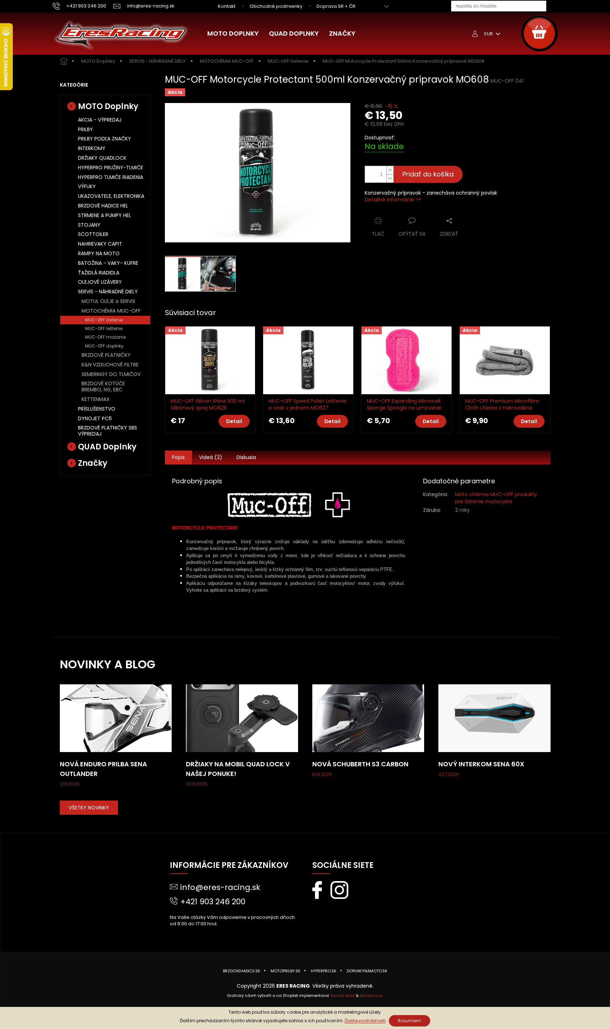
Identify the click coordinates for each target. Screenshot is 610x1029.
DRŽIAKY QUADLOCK (102, 157)
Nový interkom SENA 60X (481, 764)
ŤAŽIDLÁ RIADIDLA (98, 272)
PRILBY (85, 129)
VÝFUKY (87, 186)
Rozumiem (409, 1021)
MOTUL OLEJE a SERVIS (108, 301)
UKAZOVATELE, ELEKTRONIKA (111, 196)
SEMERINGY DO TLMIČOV (111, 374)
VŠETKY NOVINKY (89, 807)
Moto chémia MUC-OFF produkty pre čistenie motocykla (496, 498)
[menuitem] (233, 33)
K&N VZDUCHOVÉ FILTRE (110, 364)
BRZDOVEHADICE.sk (241, 971)
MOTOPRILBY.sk (286, 971)
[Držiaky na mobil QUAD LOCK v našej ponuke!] (242, 717)
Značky (92, 463)
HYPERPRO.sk (324, 971)
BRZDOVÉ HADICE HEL (103, 205)
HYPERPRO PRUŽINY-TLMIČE (110, 167)
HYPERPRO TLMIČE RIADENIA (110, 177)
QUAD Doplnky (107, 446)
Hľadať (554, 6)
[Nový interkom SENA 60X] (494, 717)
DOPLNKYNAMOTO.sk (367, 971)
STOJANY (89, 224)
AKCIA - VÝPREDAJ (99, 119)
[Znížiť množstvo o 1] (389, 178)
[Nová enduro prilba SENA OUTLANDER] (116, 717)
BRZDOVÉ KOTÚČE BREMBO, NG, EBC (103, 386)
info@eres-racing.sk (220, 887)
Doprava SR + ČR (336, 6)
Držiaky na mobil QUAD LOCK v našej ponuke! (238, 769)
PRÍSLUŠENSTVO (96, 408)
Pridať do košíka (428, 174)
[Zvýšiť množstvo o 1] (389, 170)
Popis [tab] (178, 457)
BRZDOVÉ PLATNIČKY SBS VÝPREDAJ (107, 430)
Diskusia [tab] (246, 457)
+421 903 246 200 (212, 901)
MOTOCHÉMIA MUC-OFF (111, 310)
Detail (234, 421)
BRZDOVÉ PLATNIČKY (106, 355)
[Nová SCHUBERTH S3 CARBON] (368, 717)
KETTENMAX (96, 399)
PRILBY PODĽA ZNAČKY (104, 138)
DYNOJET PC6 (95, 418)
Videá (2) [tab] (210, 457)
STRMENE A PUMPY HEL (104, 215)
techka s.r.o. (371, 995)
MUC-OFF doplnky (104, 346)
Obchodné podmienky (276, 6)
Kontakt (226, 6)
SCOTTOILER (93, 234)
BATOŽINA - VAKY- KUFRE (108, 263)
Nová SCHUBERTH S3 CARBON (360, 764)
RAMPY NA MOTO (99, 253)
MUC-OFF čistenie (103, 320)
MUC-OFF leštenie (103, 328)
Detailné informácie (389, 199)
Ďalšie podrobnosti (365, 1021)
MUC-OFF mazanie (105, 337)
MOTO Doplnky (108, 106)
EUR (489, 33)
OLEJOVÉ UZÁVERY (100, 281)
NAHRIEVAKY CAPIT (100, 243)
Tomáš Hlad (342, 995)
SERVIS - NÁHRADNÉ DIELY (108, 291)
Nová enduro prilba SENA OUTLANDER (103, 769)
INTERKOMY (91, 148)
